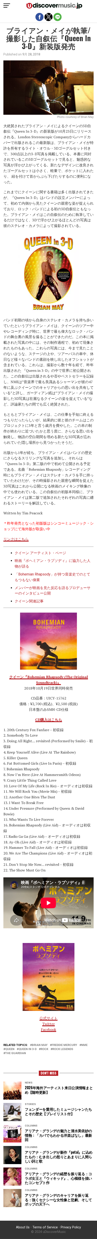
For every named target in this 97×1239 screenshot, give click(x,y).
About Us (23, 1227)
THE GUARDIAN (15, 1053)
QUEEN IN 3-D (27, 1049)
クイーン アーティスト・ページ (40, 553)
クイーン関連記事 (29, 601)
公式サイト (48, 1018)
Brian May (40, 1045)
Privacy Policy (71, 1227)
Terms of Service (45, 1227)
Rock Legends (62, 1049)
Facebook (48, 1029)
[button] (6, 5)
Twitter (48, 1023)
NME (84, 1045)
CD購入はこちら (48, 719)
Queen (9, 1049)
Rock (44, 1049)
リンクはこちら (16, 539)
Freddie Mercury (64, 1045)
